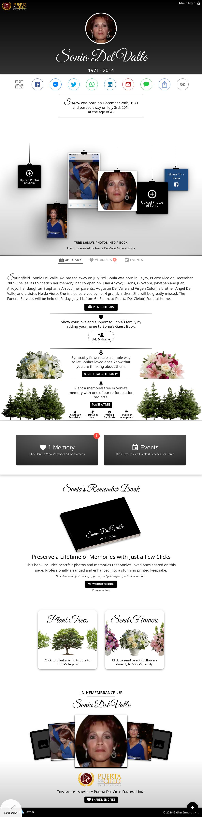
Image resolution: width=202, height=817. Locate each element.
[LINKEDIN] (110, 84)
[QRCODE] (19, 84)
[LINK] (183, 84)
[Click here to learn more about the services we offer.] (101, 780)
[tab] (70, 260)
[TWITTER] (74, 84)
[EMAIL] (128, 84)
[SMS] (146, 84)
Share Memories (103, 799)
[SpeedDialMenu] (192, 807)
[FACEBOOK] (37, 84)
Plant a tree (101, 404)
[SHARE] (164, 84)
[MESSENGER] (56, 84)
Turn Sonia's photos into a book (101, 242)
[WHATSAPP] (92, 84)
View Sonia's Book (101, 584)
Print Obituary (103, 307)
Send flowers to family (101, 374)
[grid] (101, 193)
